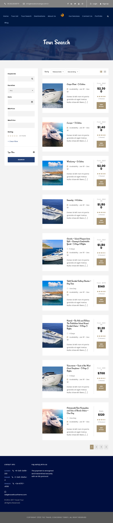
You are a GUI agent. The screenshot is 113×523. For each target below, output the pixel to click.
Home (5, 16)
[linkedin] (71, 4)
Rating (10, 132)
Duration (11, 85)
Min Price (11, 109)
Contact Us (87, 16)
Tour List (14, 16)
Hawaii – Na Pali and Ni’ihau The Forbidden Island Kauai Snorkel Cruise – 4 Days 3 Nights (78, 324)
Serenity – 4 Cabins (74, 200)
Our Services (74, 16)
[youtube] (78, 4)
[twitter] (75, 4)
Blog (6, 22)
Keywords (12, 74)
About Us (52, 16)
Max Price (11, 120)
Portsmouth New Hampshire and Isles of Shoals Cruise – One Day (78, 410)
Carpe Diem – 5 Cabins (76, 84)
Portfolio (98, 16)
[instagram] (82, 4)
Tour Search (26, 16)
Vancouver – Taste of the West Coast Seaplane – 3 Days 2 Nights (78, 368)
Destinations (39, 16)
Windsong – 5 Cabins (75, 161)
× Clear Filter (13, 141)
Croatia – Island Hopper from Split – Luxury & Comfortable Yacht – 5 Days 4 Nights (78, 241)
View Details (101, 105)
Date (10, 97)
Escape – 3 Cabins (74, 122)
